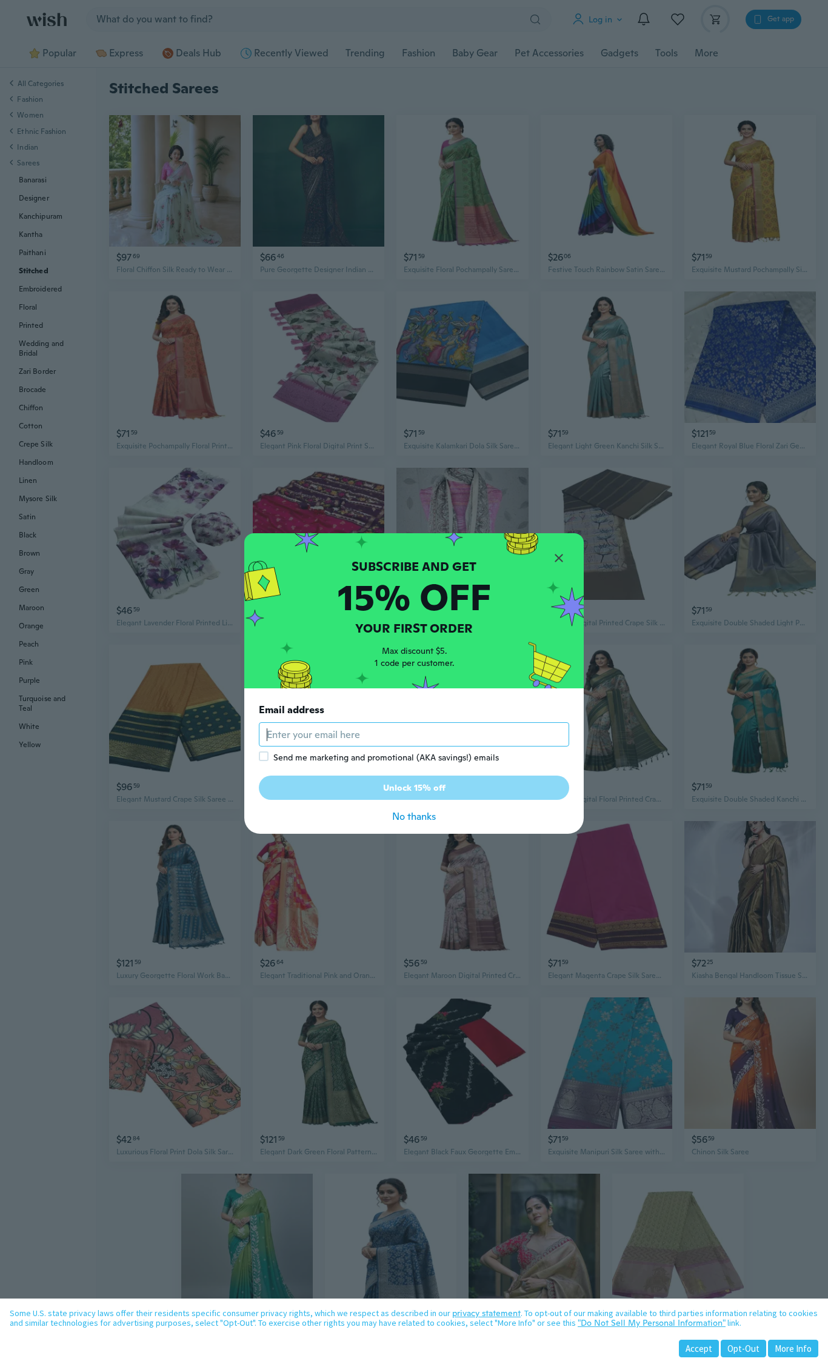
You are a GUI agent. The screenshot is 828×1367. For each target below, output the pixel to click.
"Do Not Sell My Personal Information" (652, 1322)
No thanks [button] (414, 816)
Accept (699, 1348)
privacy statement (486, 1313)
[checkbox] (264, 756)
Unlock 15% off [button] (414, 787)
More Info (793, 1348)
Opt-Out (743, 1348)
